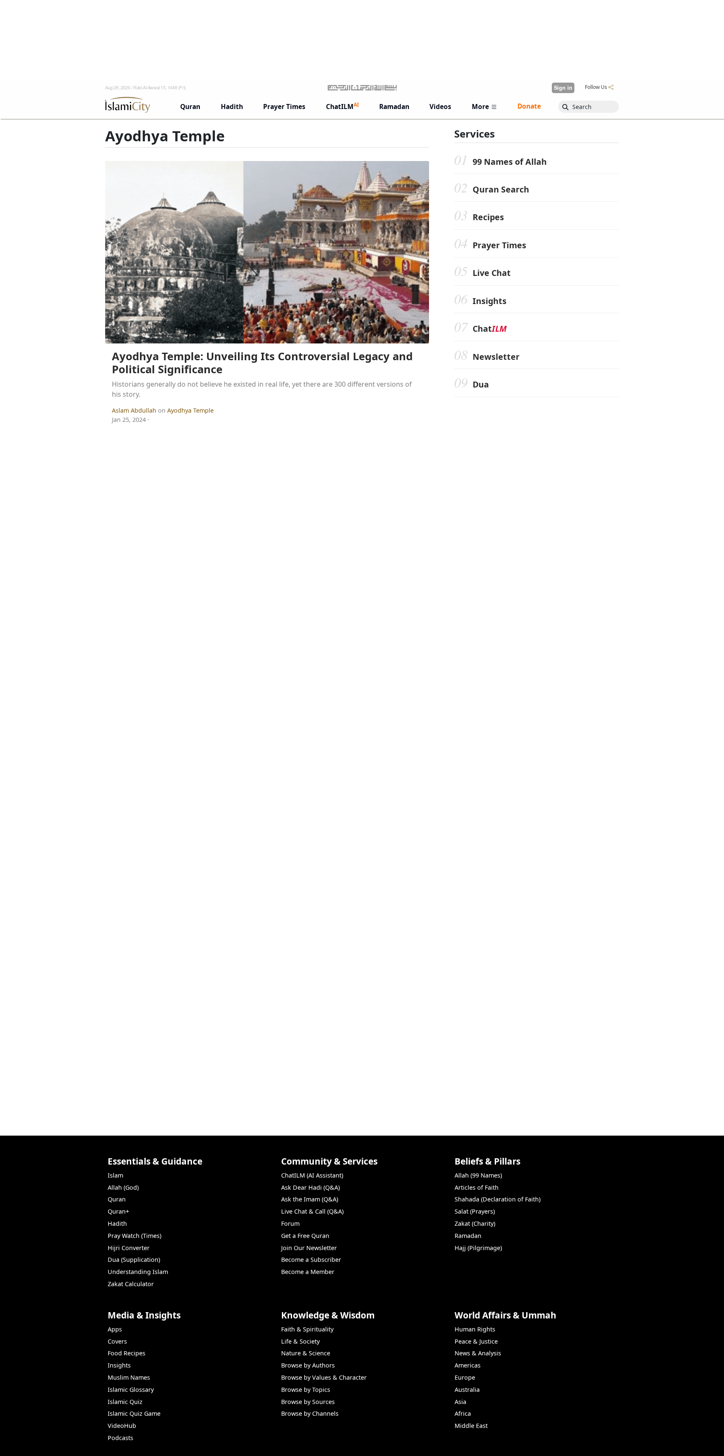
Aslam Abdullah (135, 410)
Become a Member (307, 1272)
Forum (290, 1223)
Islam (115, 1175)
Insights (490, 301)
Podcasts (120, 1438)
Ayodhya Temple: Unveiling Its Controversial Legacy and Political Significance (262, 363)
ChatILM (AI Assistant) (312, 1175)
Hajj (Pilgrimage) (478, 1248)
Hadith (117, 1223)
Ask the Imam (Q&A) (309, 1199)
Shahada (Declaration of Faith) (497, 1199)
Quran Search (501, 189)
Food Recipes (126, 1353)
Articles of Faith (477, 1187)
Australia (467, 1390)
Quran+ (118, 1211)
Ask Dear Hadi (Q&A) (310, 1187)
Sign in (563, 87)
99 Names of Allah (510, 161)
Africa (463, 1413)
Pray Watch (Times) (134, 1236)
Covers (117, 1341)
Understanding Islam (138, 1272)
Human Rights (475, 1329)
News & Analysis (478, 1353)
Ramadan (468, 1236)
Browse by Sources (308, 1402)
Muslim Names (129, 1377)
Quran (117, 1199)
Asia (460, 1402)
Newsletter (496, 356)
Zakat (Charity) (475, 1223)
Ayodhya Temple (190, 410)
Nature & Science (305, 1353)
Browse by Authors (308, 1365)
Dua (481, 384)
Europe (465, 1377)
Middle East (471, 1426)
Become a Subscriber (311, 1260)
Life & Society (300, 1341)
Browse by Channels (310, 1413)
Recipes (488, 217)
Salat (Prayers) (475, 1211)
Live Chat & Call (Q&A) (312, 1211)
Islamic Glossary (131, 1390)
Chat (490, 329)
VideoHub (122, 1426)
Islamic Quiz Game (134, 1413)
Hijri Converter (129, 1248)
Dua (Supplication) (134, 1260)
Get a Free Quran (305, 1236)
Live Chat (492, 273)
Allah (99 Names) (478, 1175)
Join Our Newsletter (309, 1248)
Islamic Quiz (125, 1402)
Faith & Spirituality (307, 1329)
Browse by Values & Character (324, 1377)
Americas (468, 1365)
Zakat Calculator (131, 1284)
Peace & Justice (476, 1341)
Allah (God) (123, 1187)
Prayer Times (499, 245)
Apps (115, 1329)
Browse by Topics (305, 1390)
